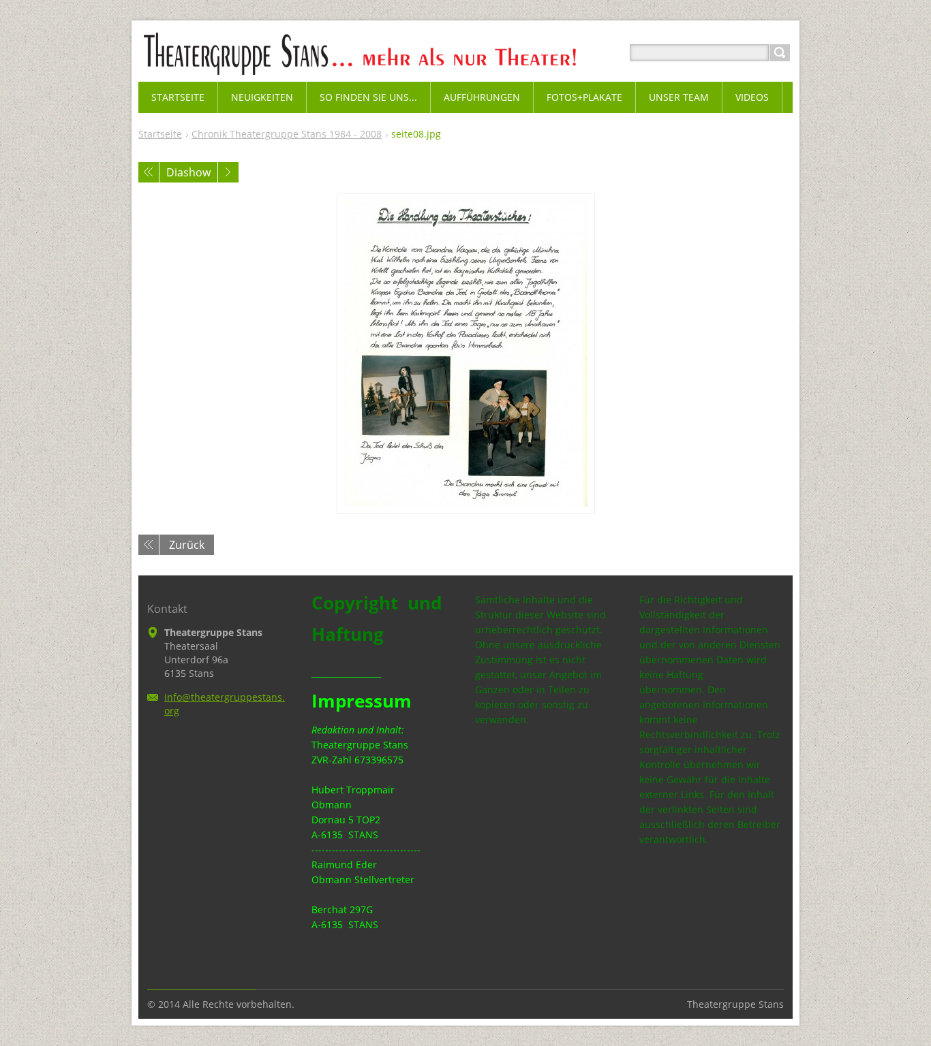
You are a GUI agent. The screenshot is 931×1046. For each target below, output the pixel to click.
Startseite (160, 133)
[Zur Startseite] (392, 69)
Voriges (148, 172)
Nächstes (228, 172)
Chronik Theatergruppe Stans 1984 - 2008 (287, 133)
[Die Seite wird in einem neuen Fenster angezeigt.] (466, 353)
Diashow (188, 172)
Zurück (186, 544)
